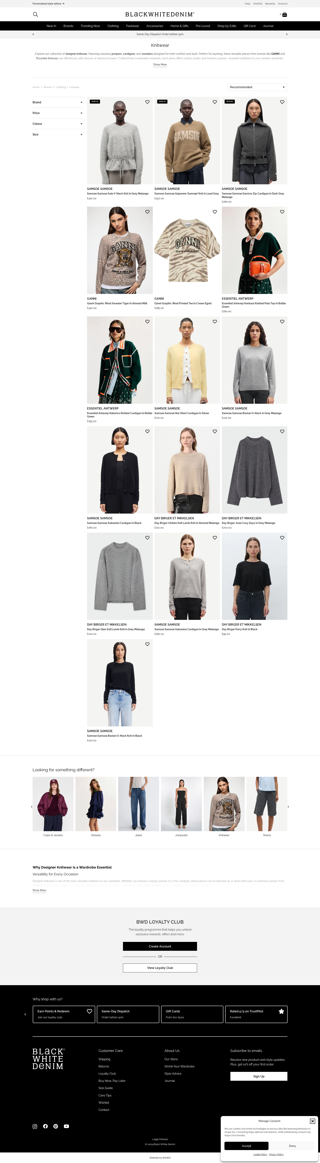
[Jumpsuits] (181, 807)
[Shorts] (266, 807)
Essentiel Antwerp (237, 298)
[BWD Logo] (160, 14)
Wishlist (257, 3)
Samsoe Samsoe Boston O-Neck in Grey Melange (251, 413)
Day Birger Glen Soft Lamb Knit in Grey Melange (116, 629)
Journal (169, 1081)
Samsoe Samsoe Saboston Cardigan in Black (114, 523)
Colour (37, 124)
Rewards (270, 3)
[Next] (286, 34)
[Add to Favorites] (147, 102)
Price (36, 113)
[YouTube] (66, 1126)
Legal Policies (160, 1139)
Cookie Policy (260, 1154)
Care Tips (105, 1095)
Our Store (171, 1059)
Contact (104, 1110)
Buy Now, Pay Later (112, 1081)
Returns (104, 1066)
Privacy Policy (276, 1154)
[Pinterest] (55, 1126)
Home (36, 87)
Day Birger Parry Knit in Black (240, 629)
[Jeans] (138, 807)
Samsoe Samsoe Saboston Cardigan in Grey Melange (186, 629)
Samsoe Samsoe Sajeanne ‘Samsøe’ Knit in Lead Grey (186, 193)
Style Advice (172, 1073)
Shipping (104, 1059)
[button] (312, 1121)
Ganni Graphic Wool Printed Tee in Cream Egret (182, 303)
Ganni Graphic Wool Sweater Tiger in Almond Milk (117, 303)
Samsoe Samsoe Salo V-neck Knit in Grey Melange (118, 193)
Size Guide (106, 1088)
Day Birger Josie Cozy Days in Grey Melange (248, 523)
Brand (37, 102)
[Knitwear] (224, 807)
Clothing (61, 87)
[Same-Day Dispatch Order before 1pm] (160, 34)
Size (36, 134)
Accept (246, 1146)
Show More (160, 64)
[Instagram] (35, 1126)
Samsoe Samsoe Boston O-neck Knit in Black (114, 735)
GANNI (91, 298)
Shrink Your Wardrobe (179, 1066)
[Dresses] (95, 807)
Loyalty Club (107, 1073)
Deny (292, 1146)
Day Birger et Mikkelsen (174, 518)
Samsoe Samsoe (100, 189)
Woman (47, 87)
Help (247, 3)
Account (282, 3)
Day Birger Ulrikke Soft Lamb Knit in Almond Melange (186, 523)
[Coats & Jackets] (53, 807)
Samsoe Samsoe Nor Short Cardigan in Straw (181, 413)
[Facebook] (45, 1126)
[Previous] (33, 34)
